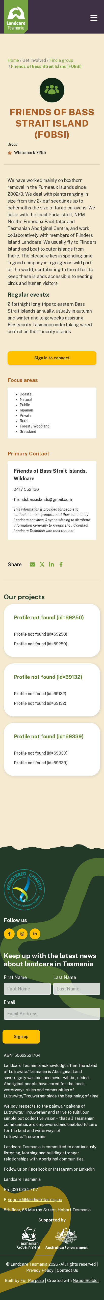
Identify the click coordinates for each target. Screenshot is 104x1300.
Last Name (64, 977)
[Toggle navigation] (94, 18)
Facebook (37, 1169)
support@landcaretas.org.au (35, 1199)
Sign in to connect (52, 358)
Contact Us (67, 1270)
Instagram (63, 1169)
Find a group (61, 60)
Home (13, 60)
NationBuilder (86, 1280)
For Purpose (32, 1280)
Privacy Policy (40, 1270)
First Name (15, 977)
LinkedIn (87, 1169)
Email (9, 1002)
